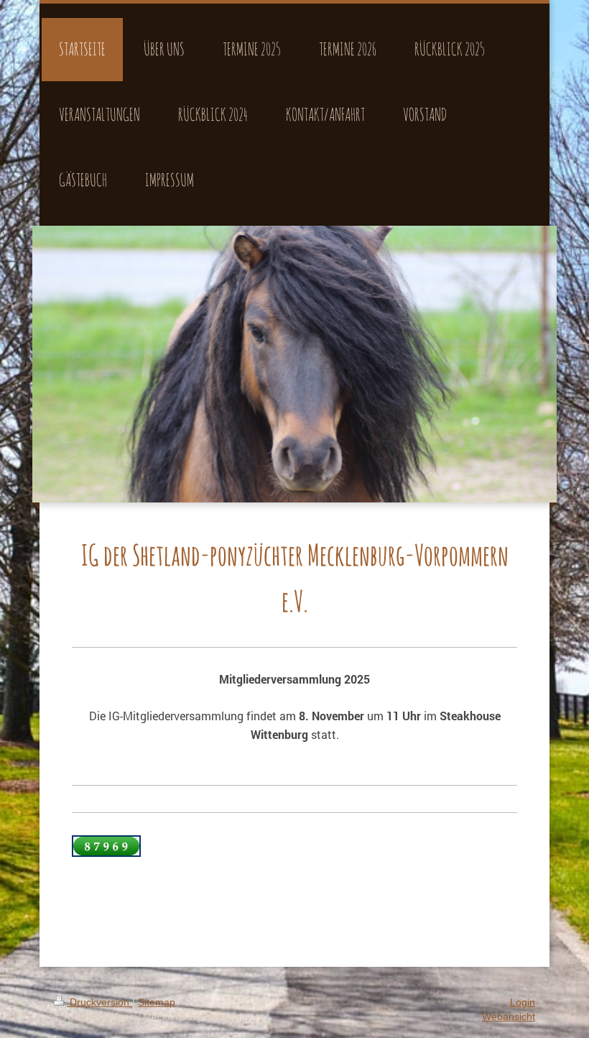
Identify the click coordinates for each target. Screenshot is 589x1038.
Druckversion (99, 1002)
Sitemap (156, 1002)
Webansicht (508, 1016)
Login (522, 1002)
